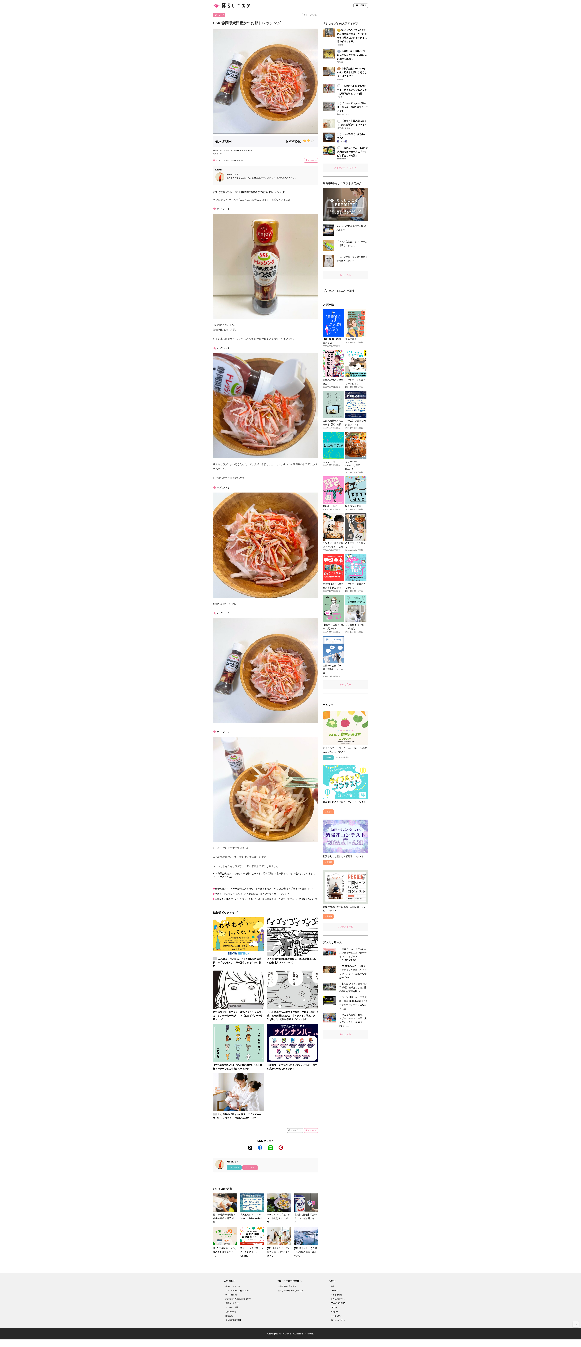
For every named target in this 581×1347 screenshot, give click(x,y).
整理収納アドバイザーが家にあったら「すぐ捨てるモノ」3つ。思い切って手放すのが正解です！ (264, 888)
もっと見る (345, 275)
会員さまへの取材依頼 (287, 1286)
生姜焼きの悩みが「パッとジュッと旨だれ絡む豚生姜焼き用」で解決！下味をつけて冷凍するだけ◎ (266, 899)
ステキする (312, 160)
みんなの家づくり (338, 1299)
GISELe (334, 1307)
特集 (333, 1286)
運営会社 (229, 1316)
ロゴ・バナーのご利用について (238, 1291)
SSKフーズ (219, 15)
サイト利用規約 (231, 1295)
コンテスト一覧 (345, 926)
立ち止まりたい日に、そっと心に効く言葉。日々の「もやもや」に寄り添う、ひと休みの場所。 (238, 962)
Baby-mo (334, 1312)
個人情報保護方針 (232, 1320)
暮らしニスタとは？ (233, 1286)
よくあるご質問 (231, 1307)
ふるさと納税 (336, 1295)
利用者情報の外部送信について (238, 1299)
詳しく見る (250, 1167)
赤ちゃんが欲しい (338, 1320)
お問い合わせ (230, 1312)
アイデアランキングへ (345, 167)
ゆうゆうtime (336, 1316)
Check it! (334, 1291)
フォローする (234, 1167)
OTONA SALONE (338, 1303)
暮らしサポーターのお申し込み (291, 1291)
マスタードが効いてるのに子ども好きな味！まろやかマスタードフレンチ (252, 894)
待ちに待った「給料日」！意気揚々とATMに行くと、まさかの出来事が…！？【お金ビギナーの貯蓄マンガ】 (238, 1015)
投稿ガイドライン (232, 1303)
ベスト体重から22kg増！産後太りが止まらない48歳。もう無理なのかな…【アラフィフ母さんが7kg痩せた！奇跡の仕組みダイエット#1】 (292, 1015)
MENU (362, 5)
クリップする (311, 15)
